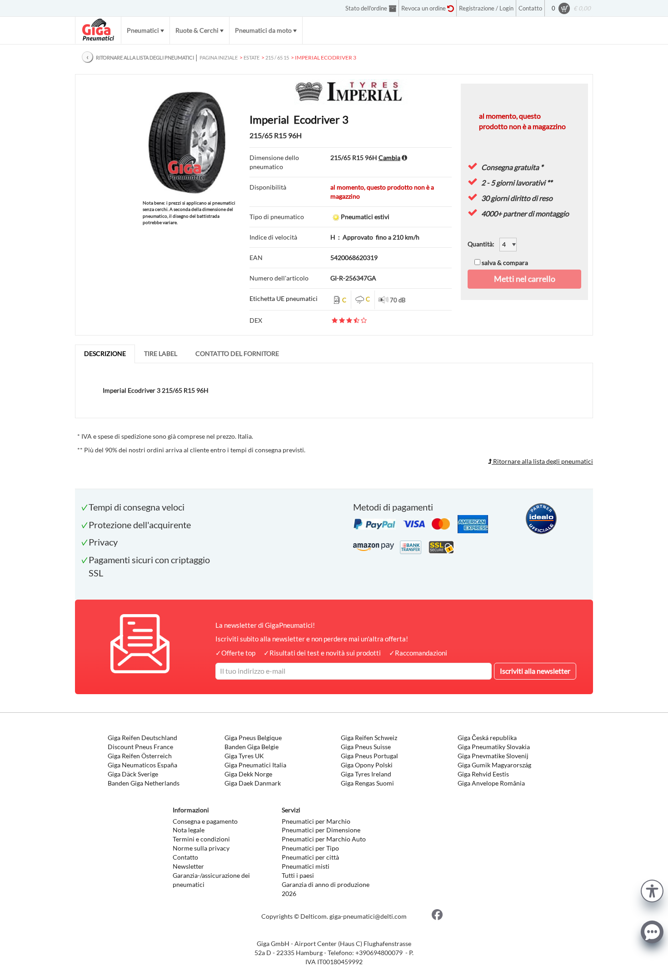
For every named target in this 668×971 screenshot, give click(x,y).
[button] (652, 890)
